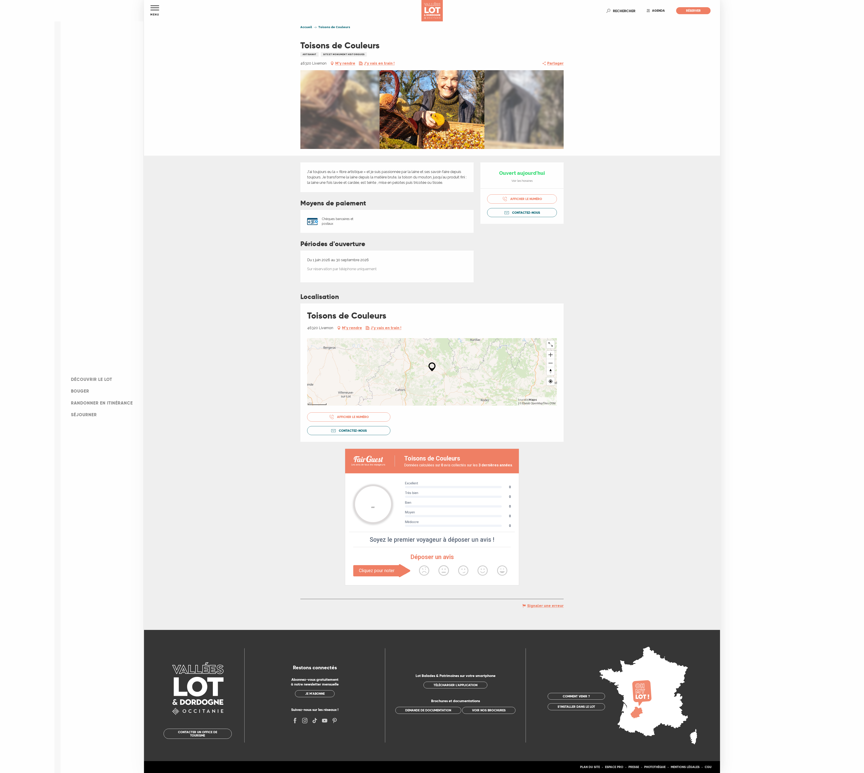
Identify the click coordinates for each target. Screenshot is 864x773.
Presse (633, 767)
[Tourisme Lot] (432, 10)
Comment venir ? (576, 696)
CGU (708, 767)
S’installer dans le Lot (576, 707)
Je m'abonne (315, 694)
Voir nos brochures (489, 710)
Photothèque (655, 767)
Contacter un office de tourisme (197, 733)
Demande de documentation (428, 710)
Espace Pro (614, 767)
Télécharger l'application (455, 685)
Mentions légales (685, 767)
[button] (624, 11)
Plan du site (590, 767)
